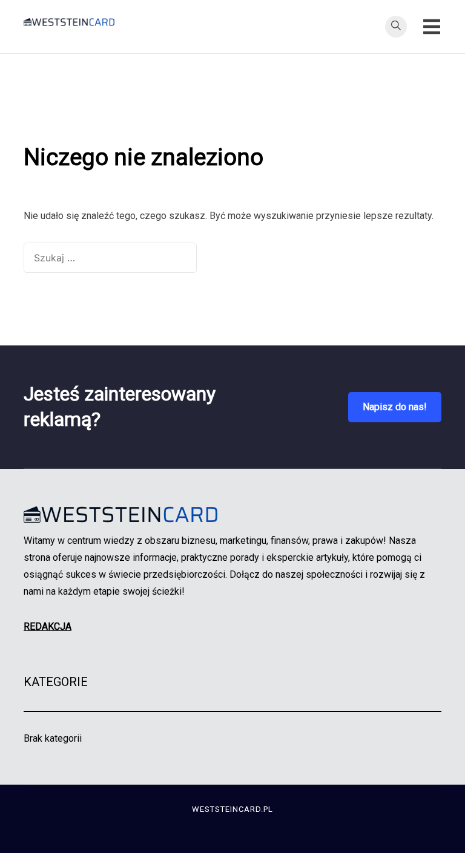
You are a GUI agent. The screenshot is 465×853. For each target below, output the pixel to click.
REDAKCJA (47, 626)
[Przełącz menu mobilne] (431, 26)
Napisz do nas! (395, 407)
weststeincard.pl (232, 809)
